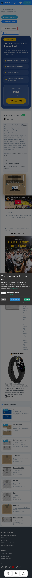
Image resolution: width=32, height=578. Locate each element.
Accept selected (15, 299)
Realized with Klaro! (26, 302)
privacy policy (14, 288)
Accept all (27, 299)
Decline (4, 299)
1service (10, 294)
